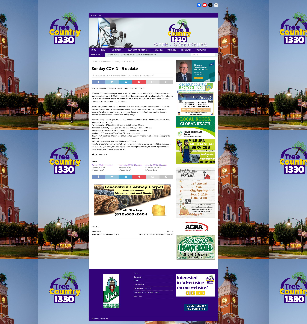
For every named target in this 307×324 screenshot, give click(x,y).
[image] (195, 217)
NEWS (103, 50)
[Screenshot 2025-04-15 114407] (195, 258)
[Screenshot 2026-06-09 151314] (195, 92)
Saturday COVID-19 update (156, 165)
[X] (210, 5)
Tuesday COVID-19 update (102, 165)
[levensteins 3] (132, 216)
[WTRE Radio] (153, 46)
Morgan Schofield (119, 75)
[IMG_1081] (195, 162)
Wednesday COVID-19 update (130, 165)
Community (116, 50)
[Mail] (216, 5)
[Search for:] (203, 55)
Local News (134, 75)
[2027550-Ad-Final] (195, 80)
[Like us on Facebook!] (199, 5)
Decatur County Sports (138, 50)
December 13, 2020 (102, 75)
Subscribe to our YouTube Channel (146, 292)
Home (93, 50)
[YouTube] (204, 5)
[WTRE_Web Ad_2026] (195, 137)
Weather (158, 50)
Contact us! (200, 50)
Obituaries (172, 50)
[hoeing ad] (196, 114)
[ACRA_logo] (196, 230)
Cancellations (139, 284)
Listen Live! (186, 50)
